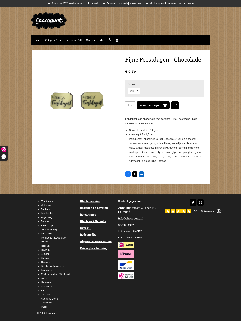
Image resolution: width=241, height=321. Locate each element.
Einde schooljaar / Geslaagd (55, 274)
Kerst (43, 290)
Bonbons (45, 209)
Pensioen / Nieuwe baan (53, 237)
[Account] (101, 40)
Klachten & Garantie (93, 221)
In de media (88, 234)
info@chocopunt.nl (130, 218)
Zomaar (45, 254)
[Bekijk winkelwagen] (116, 40)
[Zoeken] (109, 39)
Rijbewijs (45, 246)
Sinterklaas (47, 286)
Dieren (44, 241)
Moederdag (47, 201)
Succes (45, 258)
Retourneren (88, 214)
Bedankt (45, 221)
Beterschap (47, 225)
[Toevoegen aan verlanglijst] (175, 105)
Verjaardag (46, 217)
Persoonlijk (47, 233)
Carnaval (45, 294)
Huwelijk (45, 250)
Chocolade (46, 302)
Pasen (44, 307)
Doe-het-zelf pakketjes (52, 266)
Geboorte (46, 262)
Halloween (46, 282)
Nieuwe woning (49, 229)
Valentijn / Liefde (49, 298)
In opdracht (47, 270)
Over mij (85, 228)
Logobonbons (48, 213)
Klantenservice (90, 201)
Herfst (44, 278)
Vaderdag (46, 205)
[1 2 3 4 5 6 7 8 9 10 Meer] (130, 105)
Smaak (131, 84)
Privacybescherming (94, 248)
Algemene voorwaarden (96, 241)
